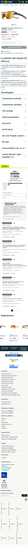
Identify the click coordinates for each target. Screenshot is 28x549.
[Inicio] (1, 5)
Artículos (3, 457)
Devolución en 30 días (14, 348)
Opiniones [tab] (5, 166)
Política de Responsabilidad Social (10, 395)
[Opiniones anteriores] (10, 310)
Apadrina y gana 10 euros (8, 452)
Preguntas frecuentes (7, 377)
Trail (2, 420)
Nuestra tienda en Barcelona (9, 375)
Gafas (11, 4)
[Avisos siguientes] (20, 310)
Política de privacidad (7, 391)
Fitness (3, 426)
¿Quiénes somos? (6, 373)
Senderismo (4, 422)
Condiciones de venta (7, 383)
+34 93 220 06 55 (6, 402)
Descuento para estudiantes (9, 450)
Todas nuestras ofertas (7, 446)
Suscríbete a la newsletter (7, 493)
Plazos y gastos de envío (8, 379)
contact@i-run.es (6, 404)
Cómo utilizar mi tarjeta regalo (9, 437)
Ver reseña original (5, 255)
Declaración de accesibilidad (9, 393)
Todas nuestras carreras (7, 464)
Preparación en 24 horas (4, 348)
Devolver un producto (7, 381)
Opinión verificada (7, 225)
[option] (14, 15)
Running (3, 418)
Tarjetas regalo (5, 435)
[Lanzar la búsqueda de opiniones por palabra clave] (26, 198)
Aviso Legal (4, 385)
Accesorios (6, 4)
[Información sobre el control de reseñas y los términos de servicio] (21, 178)
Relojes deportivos (6, 424)
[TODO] (18, 216)
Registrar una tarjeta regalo (8, 439)
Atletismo (3, 428)
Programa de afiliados (7, 413)
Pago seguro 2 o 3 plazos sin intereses (23, 348)
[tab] (14, 99)
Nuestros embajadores (7, 411)
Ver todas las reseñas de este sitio (15, 180)
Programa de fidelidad (7, 448)
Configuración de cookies (8, 389)
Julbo (16, 4)
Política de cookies (6, 387)
